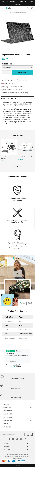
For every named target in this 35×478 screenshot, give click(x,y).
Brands (6, 423)
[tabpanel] (9, 152)
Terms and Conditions (22, 80)
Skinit (10, 8)
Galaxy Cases (8, 414)
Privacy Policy (26, 456)
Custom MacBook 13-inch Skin (25, 157)
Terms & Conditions (17, 458)
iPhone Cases (8, 410)
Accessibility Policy (9, 456)
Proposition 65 (18, 456)
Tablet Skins (8, 420)
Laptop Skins (8, 417)
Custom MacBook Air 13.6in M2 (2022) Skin (8, 157)
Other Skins (7, 427)
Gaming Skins (8, 407)
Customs (6, 404)
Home (10, 12)
